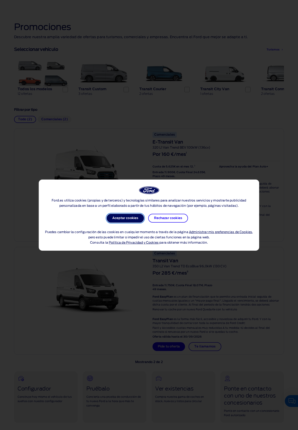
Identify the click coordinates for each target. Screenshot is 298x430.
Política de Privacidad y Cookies (134, 242)
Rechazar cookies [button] (168, 218)
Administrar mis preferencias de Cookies (220, 232)
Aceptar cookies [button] (125, 218)
